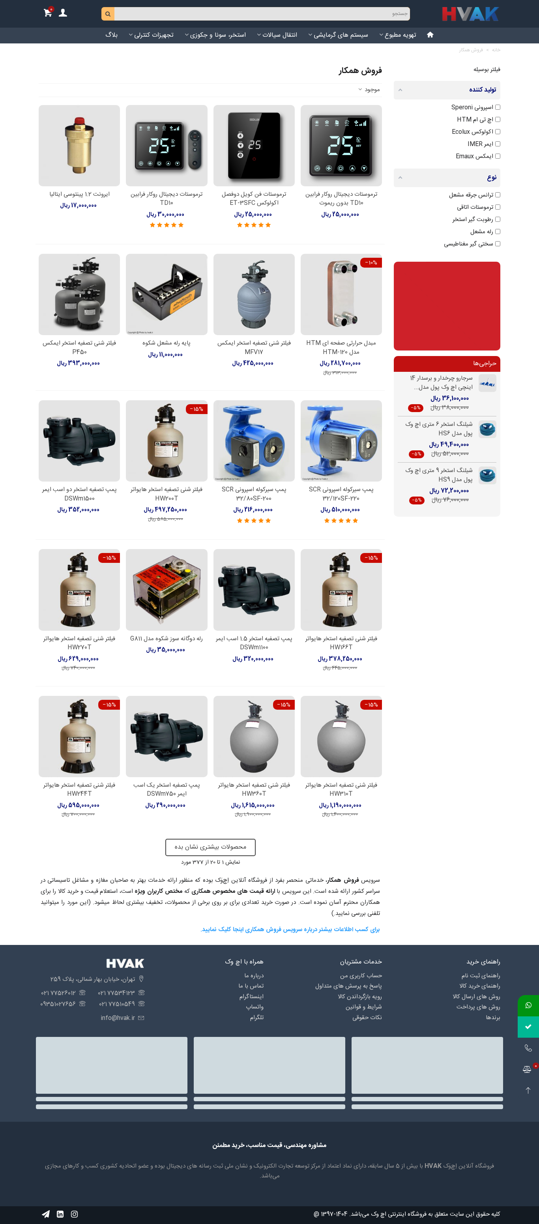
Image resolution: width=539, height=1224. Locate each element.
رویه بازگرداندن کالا (360, 997)
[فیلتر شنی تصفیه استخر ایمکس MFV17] (254, 294)
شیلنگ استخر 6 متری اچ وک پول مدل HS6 (439, 429)
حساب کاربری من (361, 976)
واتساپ (255, 1007)
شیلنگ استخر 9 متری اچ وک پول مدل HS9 (439, 475)
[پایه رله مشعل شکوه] (166, 294)
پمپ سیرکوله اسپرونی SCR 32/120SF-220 (341, 494)
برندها (493, 1018)
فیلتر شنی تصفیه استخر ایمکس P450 (79, 348)
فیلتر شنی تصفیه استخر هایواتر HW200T (166, 494)
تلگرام (257, 1018)
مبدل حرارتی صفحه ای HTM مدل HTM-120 (341, 348)
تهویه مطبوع (400, 35)
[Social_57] (46, 1214)
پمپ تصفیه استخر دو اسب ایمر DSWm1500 (79, 494)
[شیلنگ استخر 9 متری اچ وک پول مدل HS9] (484, 475)
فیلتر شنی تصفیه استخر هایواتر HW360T (254, 790)
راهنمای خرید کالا (479, 986)
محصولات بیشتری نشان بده (210, 847)
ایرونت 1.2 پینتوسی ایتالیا (79, 194)
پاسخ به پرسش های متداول (348, 986)
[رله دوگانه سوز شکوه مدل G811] (166, 589)
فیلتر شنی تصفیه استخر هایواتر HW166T (341, 643)
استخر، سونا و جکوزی (218, 35)
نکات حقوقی (367, 1018)
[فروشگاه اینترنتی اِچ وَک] (470, 13)
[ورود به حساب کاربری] (62, 14)
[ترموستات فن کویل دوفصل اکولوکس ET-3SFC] (254, 145)
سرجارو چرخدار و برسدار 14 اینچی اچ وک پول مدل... (441, 383)
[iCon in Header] (430, 35)
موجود (371, 90)
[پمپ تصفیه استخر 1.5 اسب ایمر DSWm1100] (254, 589)
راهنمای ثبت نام (481, 976)
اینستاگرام (252, 997)
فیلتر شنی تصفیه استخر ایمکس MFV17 (254, 348)
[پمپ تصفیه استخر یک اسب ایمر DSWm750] (166, 736)
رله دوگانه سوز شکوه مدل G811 (166, 639)
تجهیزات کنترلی (154, 35)
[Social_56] (74, 1214)
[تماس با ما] (528, 1048)
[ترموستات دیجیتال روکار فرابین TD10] (166, 145)
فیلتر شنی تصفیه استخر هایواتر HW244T (79, 790)
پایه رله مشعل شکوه (166, 343)
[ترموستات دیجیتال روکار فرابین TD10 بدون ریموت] (341, 145)
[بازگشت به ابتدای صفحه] (528, 1091)
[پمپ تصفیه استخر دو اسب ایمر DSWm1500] (79, 441)
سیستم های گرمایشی (341, 35)
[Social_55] (60, 1214)
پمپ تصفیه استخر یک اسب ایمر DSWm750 (166, 790)
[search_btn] (108, 14)
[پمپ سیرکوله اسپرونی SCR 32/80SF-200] (254, 441)
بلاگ (111, 35)
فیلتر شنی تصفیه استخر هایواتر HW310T (341, 790)
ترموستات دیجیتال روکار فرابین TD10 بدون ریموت (341, 199)
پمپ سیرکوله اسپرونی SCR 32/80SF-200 (254, 494)
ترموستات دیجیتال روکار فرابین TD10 (166, 199)
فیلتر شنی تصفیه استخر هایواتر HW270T (79, 643)
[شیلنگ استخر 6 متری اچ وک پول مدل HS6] (484, 429)
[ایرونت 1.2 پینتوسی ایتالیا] (79, 145)
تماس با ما (251, 986)
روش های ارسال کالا (476, 997)
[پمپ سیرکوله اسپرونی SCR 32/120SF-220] (341, 441)
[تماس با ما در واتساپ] (528, 1005)
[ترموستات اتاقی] (447, 306)
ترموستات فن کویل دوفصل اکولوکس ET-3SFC (254, 199)
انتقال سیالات (279, 35)
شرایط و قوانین (364, 1007)
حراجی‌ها (484, 363)
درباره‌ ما (254, 976)
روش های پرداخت (478, 1007)
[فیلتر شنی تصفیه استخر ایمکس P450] (79, 294)
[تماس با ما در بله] (528, 1027)
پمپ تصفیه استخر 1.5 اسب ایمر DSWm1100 (254, 643)
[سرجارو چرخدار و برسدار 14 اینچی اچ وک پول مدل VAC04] (484, 383)
